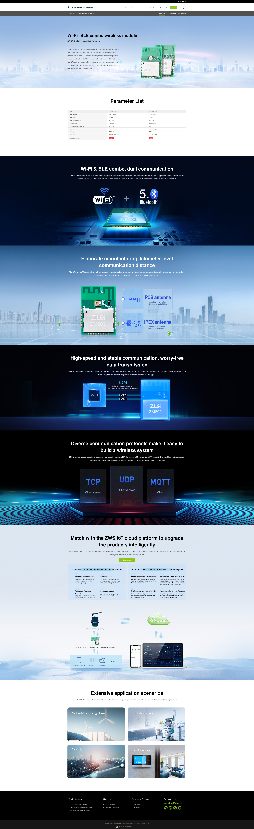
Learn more (127, 560)
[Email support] (179, 808)
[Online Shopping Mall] (170, 808)
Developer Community (160, 8)
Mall (173, 8)
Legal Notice (137, 807)
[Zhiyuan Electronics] (80, 7)
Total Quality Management (78, 804)
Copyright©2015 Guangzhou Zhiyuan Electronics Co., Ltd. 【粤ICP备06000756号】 (127, 823)
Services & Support (145, 8)
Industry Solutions (131, 8)
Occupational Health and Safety (80, 810)
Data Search (137, 804)
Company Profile (110, 804)
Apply (111, 138)
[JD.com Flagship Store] (175, 808)
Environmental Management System (81, 807)
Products (120, 8)
